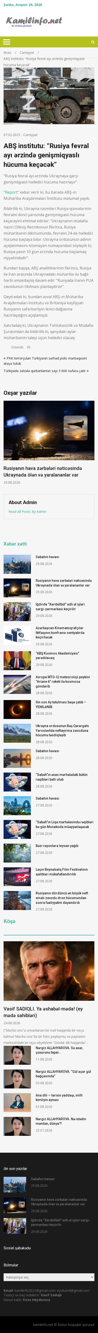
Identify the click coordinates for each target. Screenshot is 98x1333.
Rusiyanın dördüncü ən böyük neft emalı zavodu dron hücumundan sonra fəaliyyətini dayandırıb (62, 897)
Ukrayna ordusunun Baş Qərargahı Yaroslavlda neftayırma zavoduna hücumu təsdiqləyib (62, 730)
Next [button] (91, 445)
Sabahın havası (47, 557)
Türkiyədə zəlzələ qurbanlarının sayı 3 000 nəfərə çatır (45, 371)
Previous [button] (7, 445)
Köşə (9, 921)
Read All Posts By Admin (27, 511)
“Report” (11, 192)
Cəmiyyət (30, 134)
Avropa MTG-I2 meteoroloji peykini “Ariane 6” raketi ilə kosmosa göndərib (63, 681)
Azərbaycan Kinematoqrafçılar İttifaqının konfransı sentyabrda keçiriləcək (60, 632)
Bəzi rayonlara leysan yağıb (57, 846)
